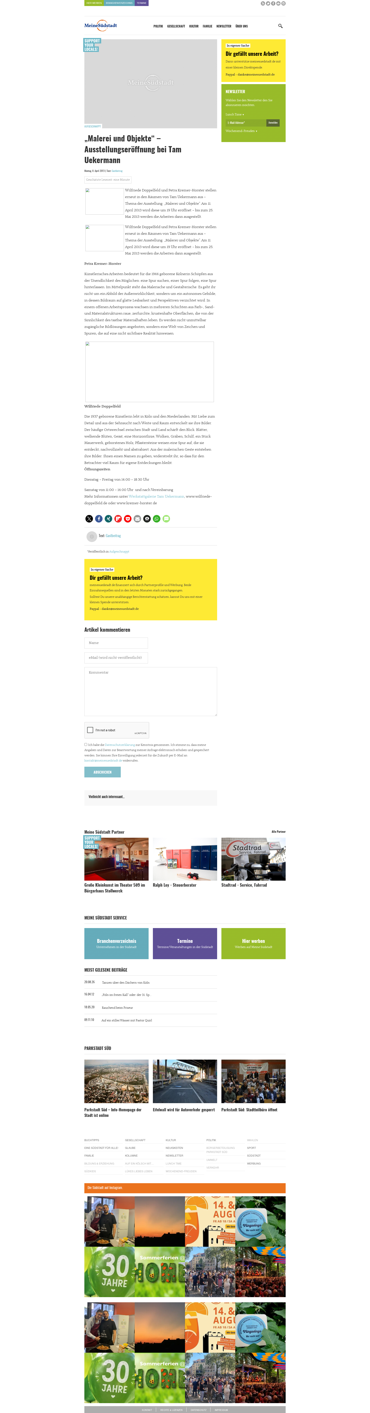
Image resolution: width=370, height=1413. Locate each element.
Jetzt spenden (100, 729)
